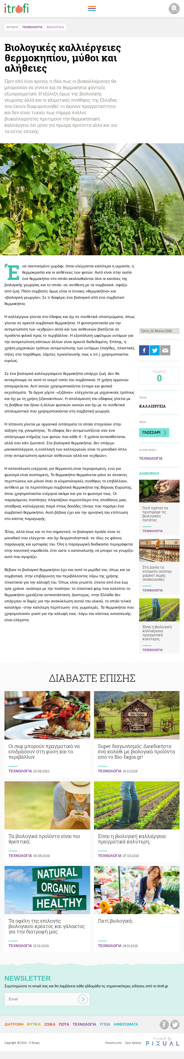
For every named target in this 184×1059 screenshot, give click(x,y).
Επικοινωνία (113, 1042)
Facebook (144, 350)
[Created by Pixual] (163, 1041)
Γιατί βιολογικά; (137, 909)
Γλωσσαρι (151, 432)
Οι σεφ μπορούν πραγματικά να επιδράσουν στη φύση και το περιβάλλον (47, 734)
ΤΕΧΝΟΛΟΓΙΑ (32, 27)
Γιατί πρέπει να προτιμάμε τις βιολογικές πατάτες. (159, 507)
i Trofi (16, 8)
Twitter (155, 350)
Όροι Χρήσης (133, 1042)
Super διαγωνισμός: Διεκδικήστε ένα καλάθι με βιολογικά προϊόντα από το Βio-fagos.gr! (137, 734)
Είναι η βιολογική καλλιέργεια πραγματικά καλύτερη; (159, 626)
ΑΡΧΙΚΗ (12, 27)
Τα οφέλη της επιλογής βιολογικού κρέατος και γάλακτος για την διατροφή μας (47, 909)
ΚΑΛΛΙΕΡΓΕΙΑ (152, 406)
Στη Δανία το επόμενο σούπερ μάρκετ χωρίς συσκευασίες (159, 567)
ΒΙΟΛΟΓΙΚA (55, 27)
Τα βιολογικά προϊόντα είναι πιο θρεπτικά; (47, 821)
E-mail (165, 350)
